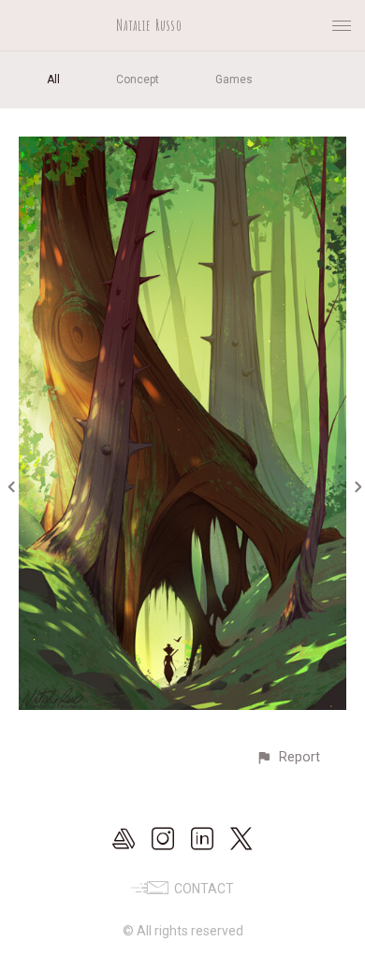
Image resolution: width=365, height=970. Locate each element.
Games (234, 79)
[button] (288, 757)
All (53, 79)
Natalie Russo (149, 25)
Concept (137, 79)
